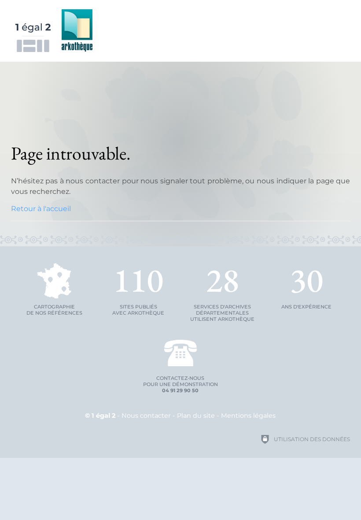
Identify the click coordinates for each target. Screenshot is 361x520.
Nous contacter (146, 416)
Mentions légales (248, 416)
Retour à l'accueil (41, 208)
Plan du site (196, 416)
